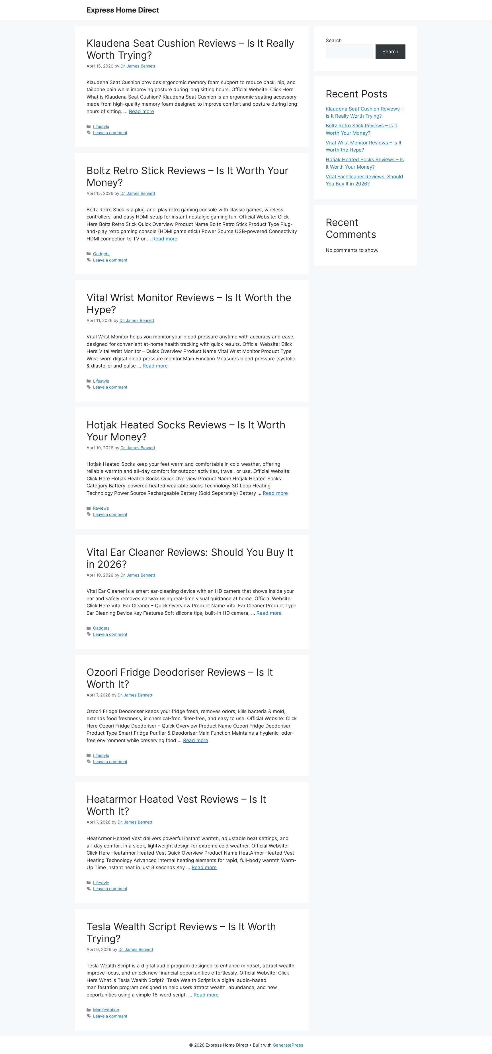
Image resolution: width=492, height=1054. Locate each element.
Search (334, 40)
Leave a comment (110, 132)
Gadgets (101, 253)
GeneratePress (288, 1045)
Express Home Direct (123, 10)
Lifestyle (101, 126)
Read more (141, 111)
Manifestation (106, 1009)
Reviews (101, 508)
